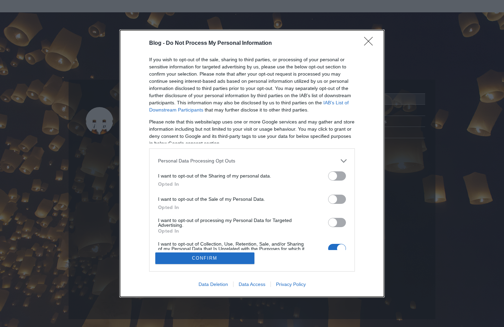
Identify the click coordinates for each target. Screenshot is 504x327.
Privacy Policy (291, 284)
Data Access (252, 284)
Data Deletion (213, 284)
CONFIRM (204, 258)
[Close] (370, 43)
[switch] (337, 176)
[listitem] (252, 161)
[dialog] (252, 163)
